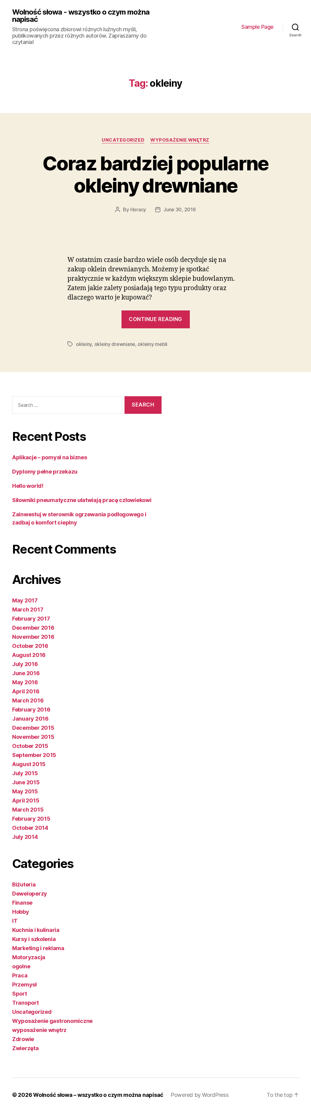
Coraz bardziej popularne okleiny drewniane (155, 174)
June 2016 (26, 673)
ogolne (21, 966)
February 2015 (31, 819)
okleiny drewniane (114, 344)
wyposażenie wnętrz (179, 140)
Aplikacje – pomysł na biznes (49, 457)
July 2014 (25, 837)
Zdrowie (23, 1039)
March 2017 (27, 609)
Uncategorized (123, 140)
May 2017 (25, 600)
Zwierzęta (25, 1048)
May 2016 (25, 682)
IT (14, 921)
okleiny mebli (152, 344)
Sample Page (257, 27)
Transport (25, 1003)
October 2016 (30, 646)
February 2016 (31, 709)
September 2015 (34, 755)
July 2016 (25, 664)
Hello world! (27, 486)
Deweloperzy (29, 893)
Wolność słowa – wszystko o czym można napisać (98, 1095)
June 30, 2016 (179, 209)
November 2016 (33, 637)
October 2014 (30, 828)
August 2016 (29, 655)
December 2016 (33, 628)
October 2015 (30, 746)
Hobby (20, 912)
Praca (20, 975)
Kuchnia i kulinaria (36, 930)
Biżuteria (24, 884)
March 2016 (27, 700)
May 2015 (25, 791)
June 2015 (26, 782)
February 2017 (31, 618)
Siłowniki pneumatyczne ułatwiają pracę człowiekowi (82, 500)
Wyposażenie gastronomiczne (52, 1021)
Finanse (22, 902)
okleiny (84, 344)
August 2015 (29, 764)
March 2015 (27, 809)
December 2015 (33, 728)
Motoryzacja (28, 957)
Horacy (138, 209)
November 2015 (33, 737)
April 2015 (25, 800)
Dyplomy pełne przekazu (44, 471)
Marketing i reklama (38, 948)
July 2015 (25, 773)
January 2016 (30, 718)
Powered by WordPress (200, 1095)
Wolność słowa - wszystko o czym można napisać (80, 15)
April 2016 (25, 691)
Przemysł (24, 984)
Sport (19, 993)
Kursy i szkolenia (34, 939)
